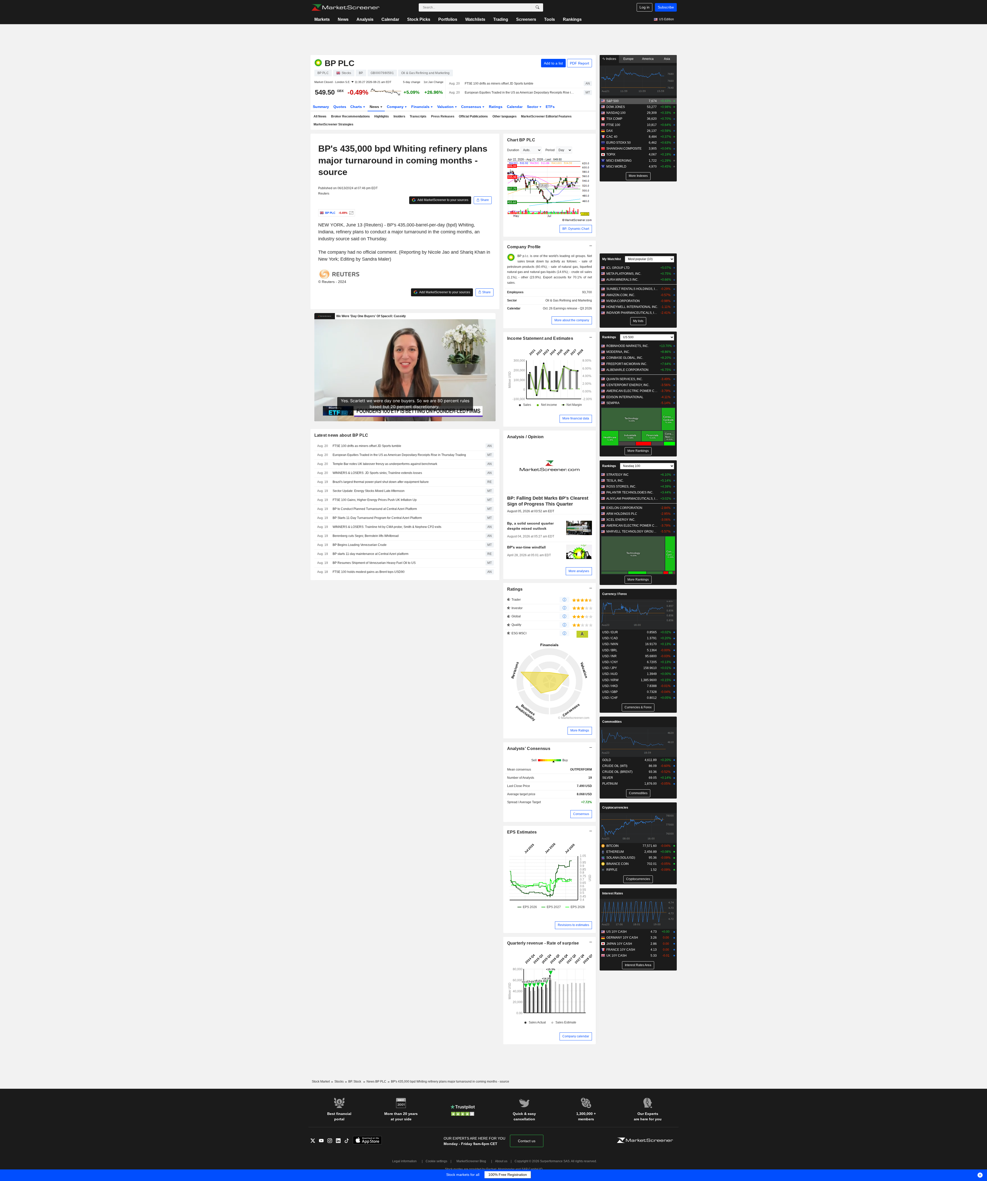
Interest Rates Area (638, 965)
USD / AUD (610, 674)
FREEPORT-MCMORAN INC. (626, 364)
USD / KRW (610, 680)
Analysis (365, 19)
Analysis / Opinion (525, 437)
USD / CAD (610, 638)
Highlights (381, 116)
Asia (667, 59)
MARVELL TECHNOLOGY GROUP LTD (632, 531)
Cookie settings (436, 1161)
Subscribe (666, 7)
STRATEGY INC (617, 475)
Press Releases (442, 116)
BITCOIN (612, 846)
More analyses (579, 571)
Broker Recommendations (350, 116)
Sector (533, 107)
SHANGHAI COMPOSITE (624, 148)
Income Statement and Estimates (540, 338)
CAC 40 (611, 137)
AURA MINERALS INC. (622, 279)
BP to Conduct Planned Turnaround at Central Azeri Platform (375, 509)
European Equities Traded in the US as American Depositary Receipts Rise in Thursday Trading (520, 92)
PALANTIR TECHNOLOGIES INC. (629, 492)
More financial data (575, 418)
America (648, 59)
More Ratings (579, 730)
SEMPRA (612, 403)
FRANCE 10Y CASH (620, 949)
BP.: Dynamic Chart (575, 229)
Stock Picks (418, 19)
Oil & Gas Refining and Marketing (568, 300)
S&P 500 (612, 101)
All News (320, 116)
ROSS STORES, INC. (621, 486)
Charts (356, 107)
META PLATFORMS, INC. (623, 274)
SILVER (607, 778)
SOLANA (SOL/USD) (620, 857)
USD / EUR (610, 632)
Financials (421, 107)
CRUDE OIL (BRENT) (617, 772)
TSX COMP (614, 119)
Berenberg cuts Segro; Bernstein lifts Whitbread (366, 536)
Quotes (339, 107)
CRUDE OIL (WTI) (614, 766)
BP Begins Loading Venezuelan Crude (360, 545)
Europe (628, 59)
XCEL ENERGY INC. (620, 519)
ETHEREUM (615, 852)
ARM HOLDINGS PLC (621, 514)
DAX (609, 131)
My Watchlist (611, 259)
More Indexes (638, 176)
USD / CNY (610, 662)
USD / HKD (610, 686)
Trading (500, 19)
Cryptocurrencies (615, 807)
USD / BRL (609, 650)
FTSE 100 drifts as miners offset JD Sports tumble (499, 83)
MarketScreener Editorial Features (546, 116)
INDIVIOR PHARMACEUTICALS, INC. (632, 313)
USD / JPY (609, 668)
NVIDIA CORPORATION (623, 301)
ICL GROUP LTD (618, 268)
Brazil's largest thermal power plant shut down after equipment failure (381, 482)
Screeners (526, 19)
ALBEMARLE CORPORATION (627, 370)
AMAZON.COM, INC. (620, 295)
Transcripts (418, 116)
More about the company (571, 320)
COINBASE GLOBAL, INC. (624, 358)
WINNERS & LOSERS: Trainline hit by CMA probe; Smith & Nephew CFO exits (387, 527)
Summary (321, 107)
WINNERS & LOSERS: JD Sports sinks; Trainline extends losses (377, 473)
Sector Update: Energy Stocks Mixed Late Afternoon (369, 491)
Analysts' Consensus (528, 748)
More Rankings (638, 451)
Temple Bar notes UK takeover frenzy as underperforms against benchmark (385, 464)
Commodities (612, 722)
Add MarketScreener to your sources (442, 200)
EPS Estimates (522, 832)
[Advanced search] (537, 7)
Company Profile (524, 247)
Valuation (446, 107)
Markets (322, 19)
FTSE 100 (613, 125)
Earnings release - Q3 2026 (572, 308)
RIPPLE (611, 870)
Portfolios (447, 19)
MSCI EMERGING (619, 160)
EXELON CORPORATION (624, 508)
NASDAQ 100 (616, 113)
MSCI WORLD (616, 166)
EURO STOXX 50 (618, 142)
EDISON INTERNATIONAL (624, 397)
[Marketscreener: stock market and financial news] (345, 7)
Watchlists (475, 19)
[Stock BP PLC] (350, 213)
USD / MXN (610, 644)
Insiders (399, 116)
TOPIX (610, 154)
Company (396, 107)
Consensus (471, 107)
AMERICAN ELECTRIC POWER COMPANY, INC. (632, 391)
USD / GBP (610, 692)
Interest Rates (612, 893)
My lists (638, 321)
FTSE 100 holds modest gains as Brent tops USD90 (369, 572)
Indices (610, 59)
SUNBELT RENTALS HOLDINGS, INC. (632, 289)
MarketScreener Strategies (333, 124)
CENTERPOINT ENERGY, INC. (628, 385)
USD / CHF (610, 698)
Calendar (390, 19)
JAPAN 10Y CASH (619, 944)
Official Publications (473, 116)
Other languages (504, 116)
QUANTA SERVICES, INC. (624, 379)
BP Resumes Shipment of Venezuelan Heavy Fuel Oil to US (374, 563)
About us (501, 1161)
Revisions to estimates (573, 925)
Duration (513, 150)
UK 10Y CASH (616, 955)
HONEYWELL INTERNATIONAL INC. (632, 307)
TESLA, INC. (615, 480)
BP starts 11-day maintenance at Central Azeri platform (370, 554)
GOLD (606, 760)
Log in (644, 7)
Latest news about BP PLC (341, 435)
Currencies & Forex (638, 707)
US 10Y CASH (616, 931)
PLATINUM (610, 783)
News (343, 19)
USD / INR (609, 656)
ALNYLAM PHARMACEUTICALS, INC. (632, 498)
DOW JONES (615, 107)
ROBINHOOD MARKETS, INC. (627, 346)
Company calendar (575, 1036)
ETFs (550, 107)
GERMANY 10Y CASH (622, 937)
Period (550, 150)
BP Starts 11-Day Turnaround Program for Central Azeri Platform (377, 518)
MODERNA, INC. (618, 352)
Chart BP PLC (521, 140)
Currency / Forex (614, 594)
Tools (549, 19)
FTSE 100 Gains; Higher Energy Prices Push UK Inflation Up (375, 500)
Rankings (572, 19)
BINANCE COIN (617, 864)
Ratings (495, 107)
